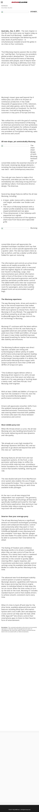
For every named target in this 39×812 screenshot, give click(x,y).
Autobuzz (4, 6)
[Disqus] (19, 658)
